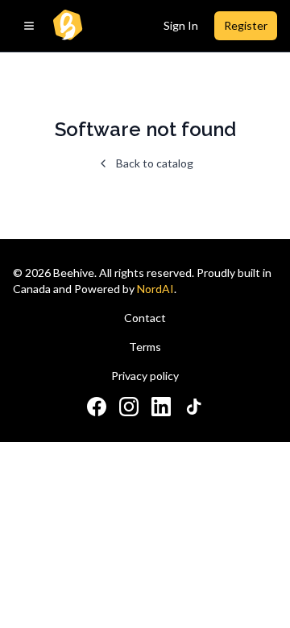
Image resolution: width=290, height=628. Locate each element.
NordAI (155, 288)
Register (245, 25)
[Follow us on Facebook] (96, 406)
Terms (145, 346)
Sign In (181, 25)
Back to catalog (154, 163)
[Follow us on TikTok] (193, 406)
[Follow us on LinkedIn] (161, 406)
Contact (145, 317)
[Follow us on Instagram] (129, 406)
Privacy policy (145, 375)
